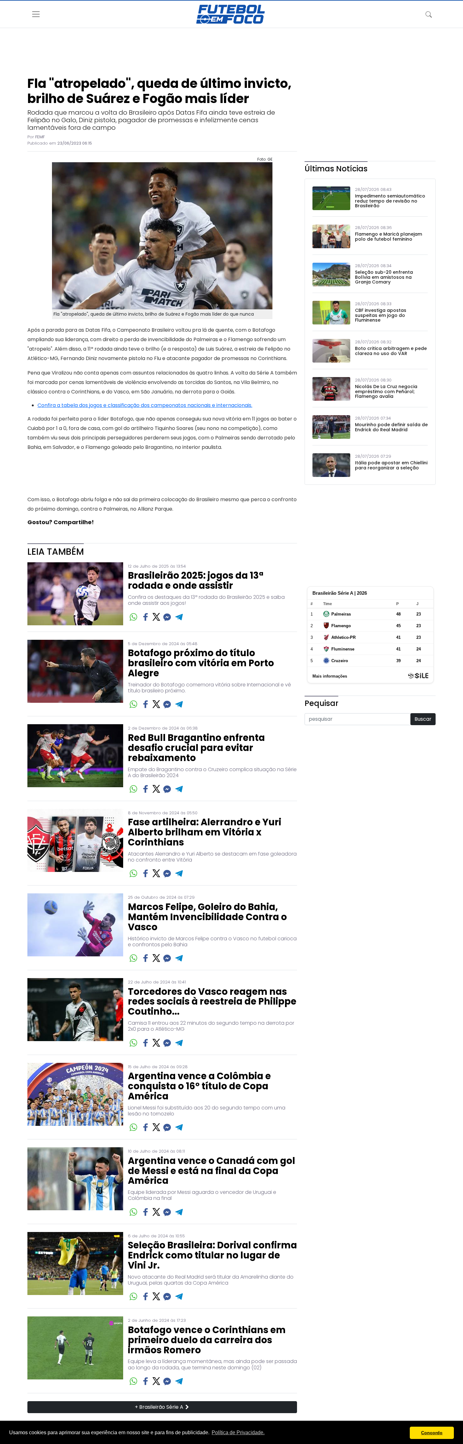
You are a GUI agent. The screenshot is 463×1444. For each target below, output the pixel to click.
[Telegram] (179, 616)
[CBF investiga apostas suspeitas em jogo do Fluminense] (331, 312)
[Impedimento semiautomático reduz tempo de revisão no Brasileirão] (331, 198)
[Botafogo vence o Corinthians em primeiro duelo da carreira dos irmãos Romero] (75, 1351)
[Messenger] (167, 616)
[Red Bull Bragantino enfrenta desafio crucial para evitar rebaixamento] (75, 759)
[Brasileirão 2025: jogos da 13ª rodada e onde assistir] (75, 593)
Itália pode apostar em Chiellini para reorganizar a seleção (391, 465)
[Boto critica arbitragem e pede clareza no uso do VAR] (331, 351)
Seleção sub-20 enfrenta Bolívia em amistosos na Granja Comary (384, 277)
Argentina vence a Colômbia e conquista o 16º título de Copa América (199, 1086)
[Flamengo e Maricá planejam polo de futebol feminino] (331, 236)
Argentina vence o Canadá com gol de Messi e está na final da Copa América (211, 1171)
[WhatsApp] (133, 616)
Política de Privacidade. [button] (238, 1432)
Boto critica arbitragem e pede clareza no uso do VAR (391, 351)
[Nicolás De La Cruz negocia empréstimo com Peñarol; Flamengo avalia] (331, 389)
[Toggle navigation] (429, 14)
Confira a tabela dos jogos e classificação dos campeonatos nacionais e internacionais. (144, 405)
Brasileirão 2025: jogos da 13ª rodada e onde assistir (195, 581)
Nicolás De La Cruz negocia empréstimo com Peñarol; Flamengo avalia (386, 391)
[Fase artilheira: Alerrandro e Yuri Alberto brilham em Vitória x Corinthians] (75, 844)
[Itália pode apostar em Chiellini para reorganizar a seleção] (331, 465)
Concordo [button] (432, 1432)
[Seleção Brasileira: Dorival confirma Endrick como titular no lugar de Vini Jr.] (75, 1267)
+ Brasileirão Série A (160, 1407)
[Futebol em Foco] (230, 14)
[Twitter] (156, 617)
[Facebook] (145, 616)
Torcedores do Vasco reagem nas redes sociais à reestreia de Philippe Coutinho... (212, 1002)
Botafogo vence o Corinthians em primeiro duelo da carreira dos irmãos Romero (207, 1340)
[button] (403, 1432)
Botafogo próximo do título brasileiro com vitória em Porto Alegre (201, 663)
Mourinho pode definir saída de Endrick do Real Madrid (391, 427)
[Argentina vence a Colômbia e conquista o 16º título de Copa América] (75, 1098)
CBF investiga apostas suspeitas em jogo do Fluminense (380, 315)
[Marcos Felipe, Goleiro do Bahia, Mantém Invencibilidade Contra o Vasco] (75, 928)
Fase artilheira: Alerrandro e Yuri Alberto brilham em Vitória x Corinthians (204, 832)
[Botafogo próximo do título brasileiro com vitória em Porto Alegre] (75, 675)
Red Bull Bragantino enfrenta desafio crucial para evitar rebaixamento (196, 748)
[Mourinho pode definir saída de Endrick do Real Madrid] (331, 427)
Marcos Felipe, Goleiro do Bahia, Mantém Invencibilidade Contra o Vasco (207, 917)
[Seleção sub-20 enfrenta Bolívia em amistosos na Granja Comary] (331, 274)
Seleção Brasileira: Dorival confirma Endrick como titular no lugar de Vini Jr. (212, 1256)
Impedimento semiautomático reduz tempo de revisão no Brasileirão (390, 201)
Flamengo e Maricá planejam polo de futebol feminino (388, 237)
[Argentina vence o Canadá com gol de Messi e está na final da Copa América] (75, 1182)
